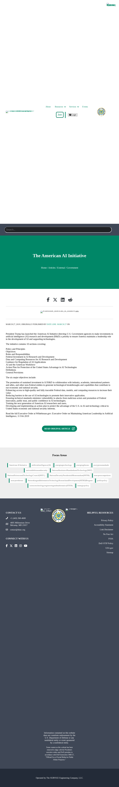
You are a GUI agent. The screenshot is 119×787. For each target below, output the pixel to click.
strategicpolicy (83, 486)
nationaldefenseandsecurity (36, 470)
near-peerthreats (17, 481)
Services (72, 107)
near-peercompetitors (102, 475)
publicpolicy (102, 481)
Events (85, 107)
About (48, 107)
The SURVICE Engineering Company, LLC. (64, 778)
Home (44, 267)
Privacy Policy (107, 520)
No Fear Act (108, 534)
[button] (65, 107)
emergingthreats (82, 465)
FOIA (110, 539)
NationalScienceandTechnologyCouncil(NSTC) (26, 475)
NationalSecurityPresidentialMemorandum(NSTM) (69, 475)
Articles (51, 267)
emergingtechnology (63, 465)
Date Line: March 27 (57, 324)
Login (73, 115)
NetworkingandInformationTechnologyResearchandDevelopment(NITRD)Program (60, 481)
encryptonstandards (101, 465)
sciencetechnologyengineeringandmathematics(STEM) (51, 486)
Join (60, 114)
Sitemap (110, 552)
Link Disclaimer (106, 529)
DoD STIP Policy (106, 543)
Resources (59, 107)
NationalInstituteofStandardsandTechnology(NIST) (72, 470)
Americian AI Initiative (18, 465)
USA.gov (109, 548)
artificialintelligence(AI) (41, 465)
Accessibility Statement (103, 525)
